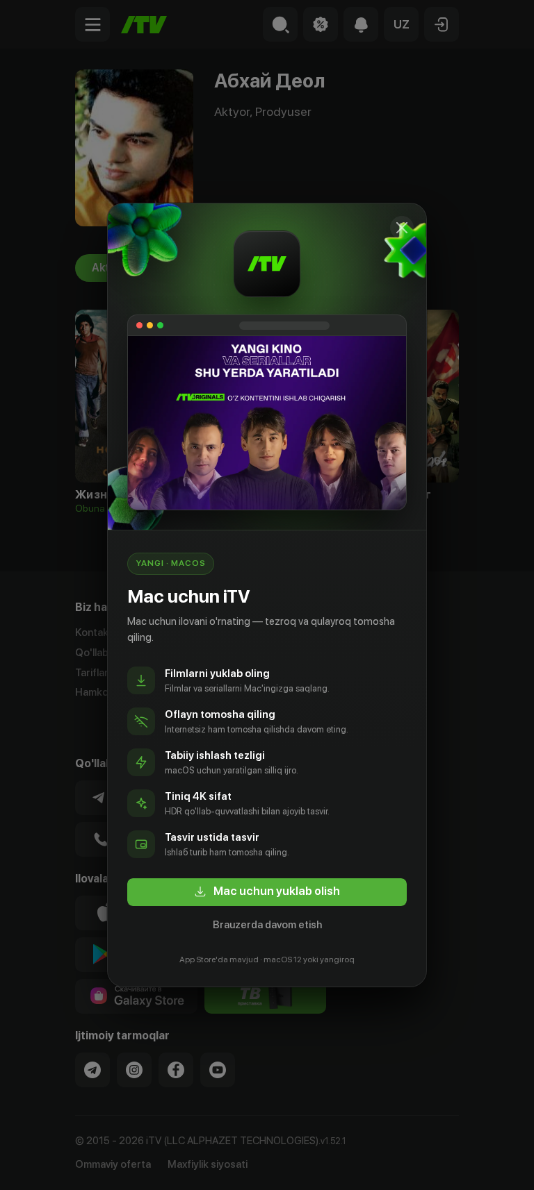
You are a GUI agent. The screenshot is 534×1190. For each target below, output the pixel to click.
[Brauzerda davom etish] (402, 228)
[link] (267, 892)
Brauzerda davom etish (267, 925)
